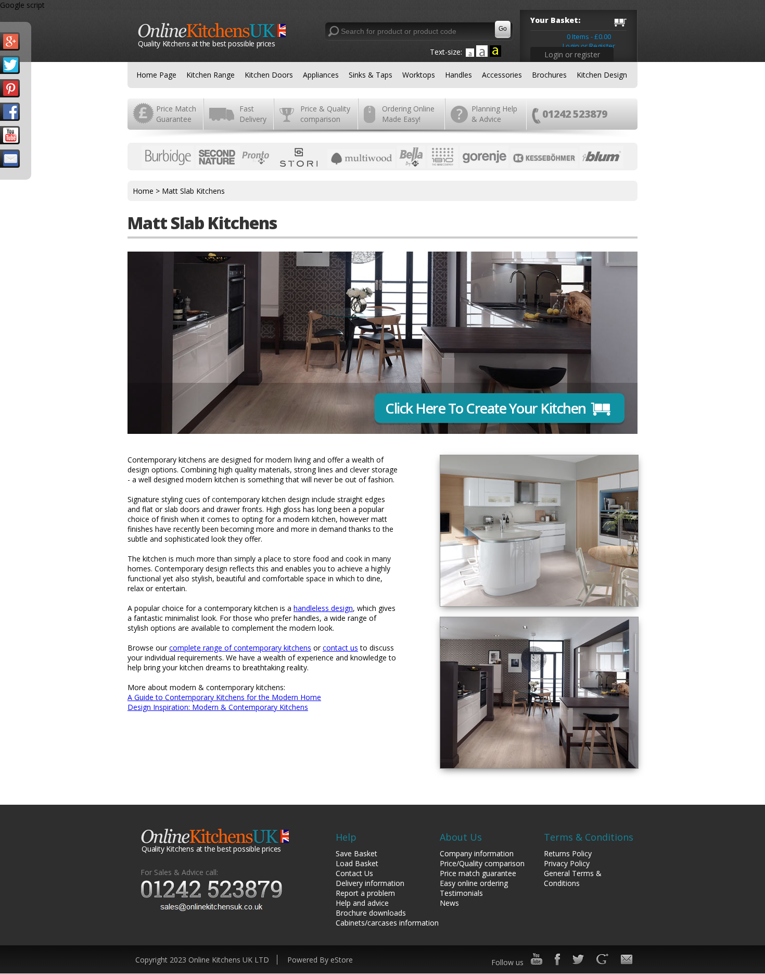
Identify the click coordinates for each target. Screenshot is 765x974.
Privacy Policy (567, 863)
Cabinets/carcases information (387, 923)
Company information (477, 853)
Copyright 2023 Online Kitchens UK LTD (202, 960)
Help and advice (362, 903)
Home (143, 191)
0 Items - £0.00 (589, 36)
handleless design (323, 608)
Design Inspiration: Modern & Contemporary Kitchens (218, 707)
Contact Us (354, 873)
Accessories (502, 75)
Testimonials (461, 893)
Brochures (549, 75)
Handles (458, 75)
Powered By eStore (320, 960)
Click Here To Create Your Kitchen (485, 408)
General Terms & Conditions (573, 878)
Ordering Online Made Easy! (408, 114)
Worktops (418, 75)
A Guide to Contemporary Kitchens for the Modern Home (224, 697)
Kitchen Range (210, 75)
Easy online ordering (474, 883)
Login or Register (589, 46)
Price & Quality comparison (325, 114)
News (449, 903)
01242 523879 (574, 114)
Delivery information (370, 883)
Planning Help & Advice (494, 114)
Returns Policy (568, 853)
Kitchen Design (602, 75)
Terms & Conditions (588, 837)
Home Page (156, 75)
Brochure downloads (371, 913)
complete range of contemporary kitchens (240, 648)
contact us (340, 648)
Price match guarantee (478, 873)
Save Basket (356, 853)
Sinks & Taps (370, 75)
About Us (461, 837)
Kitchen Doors (269, 75)
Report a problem (365, 893)
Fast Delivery (252, 114)
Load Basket (357, 863)
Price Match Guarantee (176, 114)
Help (346, 837)
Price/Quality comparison (482, 863)
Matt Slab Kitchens (193, 191)
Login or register (572, 54)
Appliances (321, 75)
